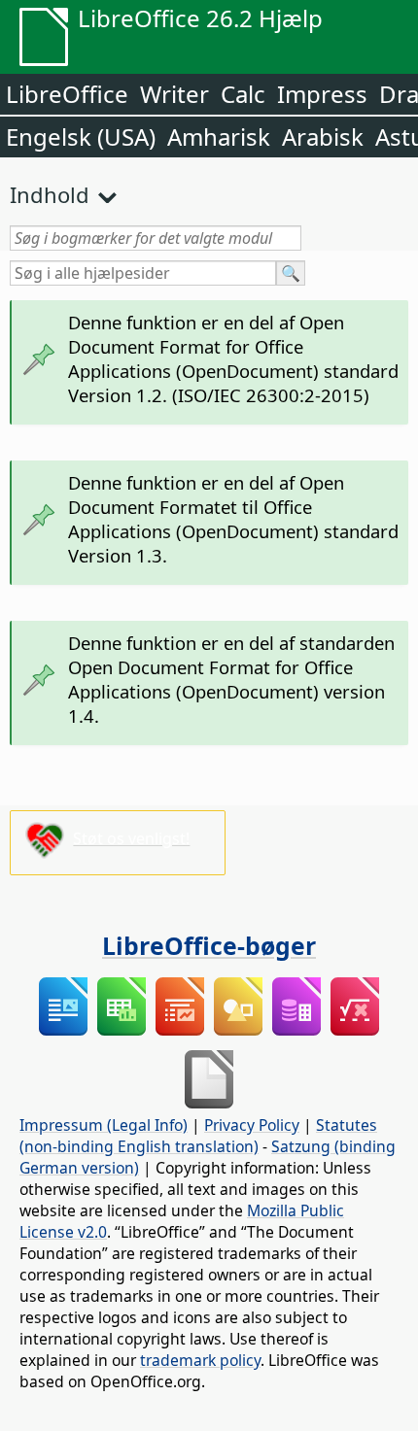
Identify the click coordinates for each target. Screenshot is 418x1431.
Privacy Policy (251, 1125)
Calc (243, 94)
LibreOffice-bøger (209, 945)
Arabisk (323, 136)
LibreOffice (67, 94)
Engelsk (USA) (81, 136)
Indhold (49, 194)
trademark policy (200, 1360)
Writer (174, 94)
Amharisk (218, 136)
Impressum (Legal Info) (103, 1125)
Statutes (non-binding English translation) (198, 1135)
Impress (322, 94)
